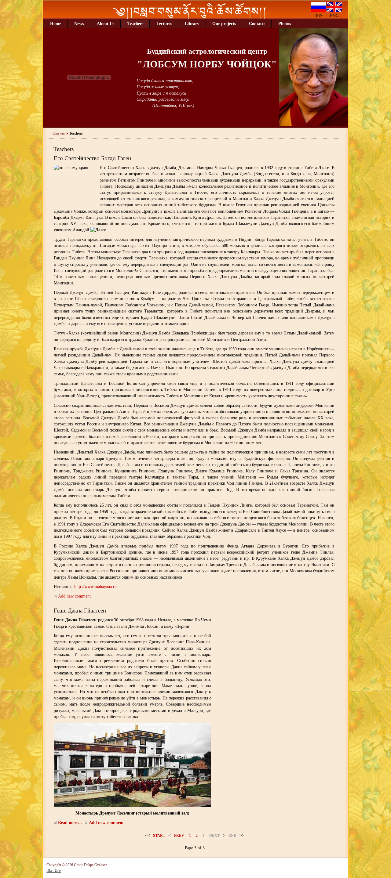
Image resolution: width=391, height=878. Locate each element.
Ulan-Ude (53, 871)
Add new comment (74, 596)
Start (159, 835)
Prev (179, 835)
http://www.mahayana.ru (95, 586)
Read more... (70, 822)
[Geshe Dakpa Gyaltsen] (189, 17)
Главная (59, 133)
